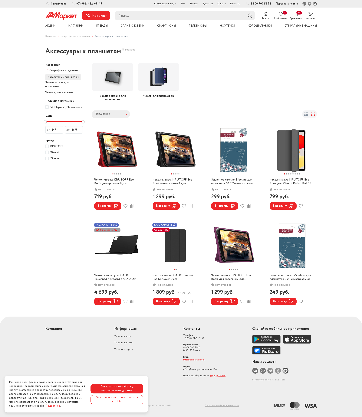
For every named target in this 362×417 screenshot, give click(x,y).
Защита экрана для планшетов (57, 84)
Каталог (50, 36)
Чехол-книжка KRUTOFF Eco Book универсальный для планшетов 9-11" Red (114, 181)
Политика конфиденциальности (222, 405)
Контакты (235, 3)
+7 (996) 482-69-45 (193, 337)
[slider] (45, 121)
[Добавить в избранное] (125, 206)
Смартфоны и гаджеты (75, 36)
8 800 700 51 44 (191, 347)
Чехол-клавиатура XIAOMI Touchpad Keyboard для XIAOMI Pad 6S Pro (116, 277)
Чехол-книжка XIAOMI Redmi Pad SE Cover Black (173, 277)
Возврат (194, 3)
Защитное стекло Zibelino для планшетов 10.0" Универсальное (232, 181)
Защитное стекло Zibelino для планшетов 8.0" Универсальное (290, 277)
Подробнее (52, 406)
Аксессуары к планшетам (63, 77)
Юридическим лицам (165, 3)
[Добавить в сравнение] (132, 206)
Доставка (208, 3)
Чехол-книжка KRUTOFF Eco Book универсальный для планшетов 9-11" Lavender (231, 277)
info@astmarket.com (194, 359)
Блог (183, 3)
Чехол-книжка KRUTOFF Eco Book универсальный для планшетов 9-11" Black (172, 181)
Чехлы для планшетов (59, 92)
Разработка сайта (261, 379)
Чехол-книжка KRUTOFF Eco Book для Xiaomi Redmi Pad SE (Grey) (290, 181)
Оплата (221, 3)
